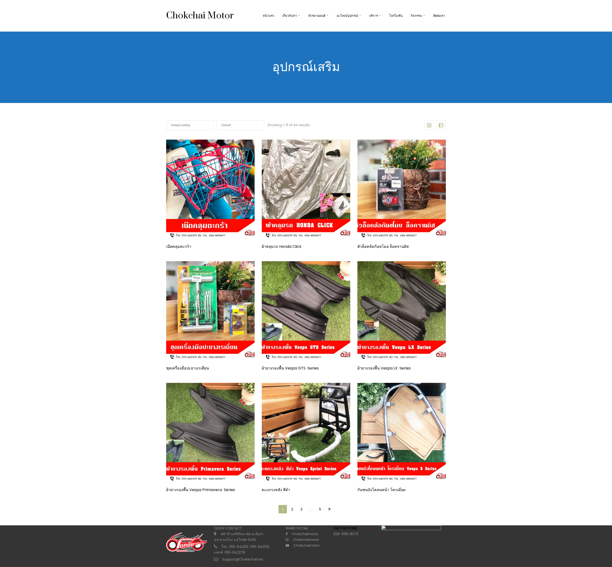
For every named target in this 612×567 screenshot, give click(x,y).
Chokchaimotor (305, 534)
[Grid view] (429, 125)
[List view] (441, 125)
